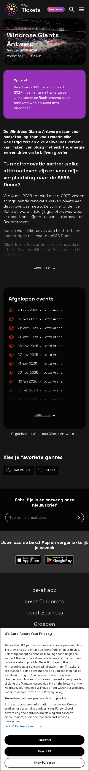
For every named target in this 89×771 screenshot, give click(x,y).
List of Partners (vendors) (23, 726)
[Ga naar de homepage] (22, 9)
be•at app (44, 590)
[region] (44, 699)
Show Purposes (44, 762)
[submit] (79, 517)
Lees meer (42, 267)
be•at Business (44, 612)
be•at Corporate (44, 601)
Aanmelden (56, 9)
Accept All (44, 740)
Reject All (44, 751)
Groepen (44, 624)
